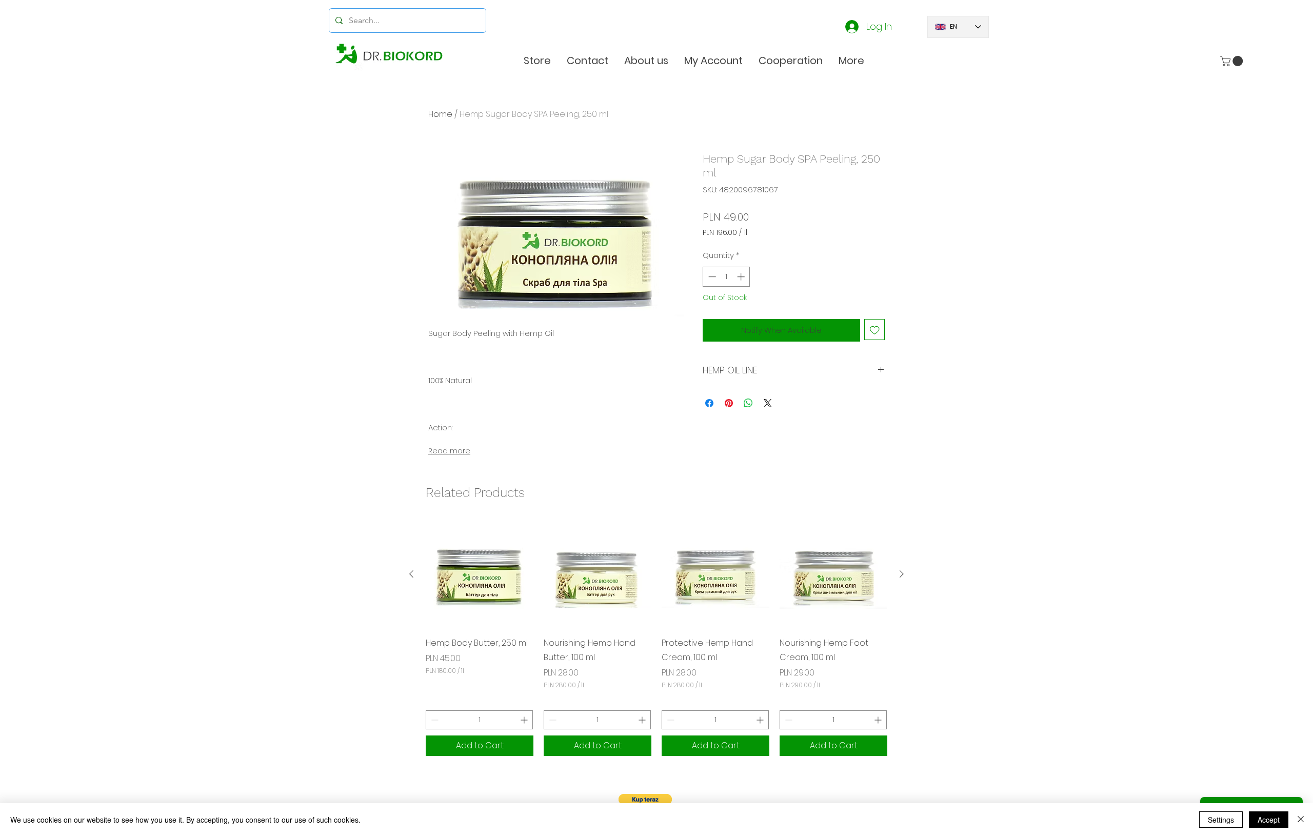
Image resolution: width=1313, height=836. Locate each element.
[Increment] (525, 720)
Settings (1221, 819)
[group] (656, 638)
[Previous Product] (411, 574)
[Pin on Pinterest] (729, 403)
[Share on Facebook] (709, 403)
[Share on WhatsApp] (748, 403)
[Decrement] (433, 720)
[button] (851, 60)
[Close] (1301, 819)
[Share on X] (768, 403)
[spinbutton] (479, 720)
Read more (449, 451)
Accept (1269, 819)
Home (440, 114)
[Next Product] (902, 574)
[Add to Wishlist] (874, 329)
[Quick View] (479, 574)
